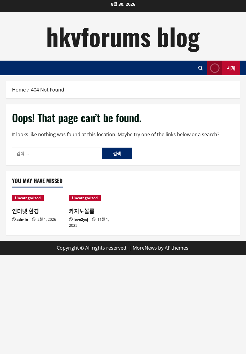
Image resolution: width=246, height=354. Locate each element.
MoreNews (145, 247)
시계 (231, 67)
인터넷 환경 (25, 211)
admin (22, 219)
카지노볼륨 (81, 211)
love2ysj (81, 219)
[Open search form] (200, 68)
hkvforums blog (123, 36)
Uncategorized (28, 197)
